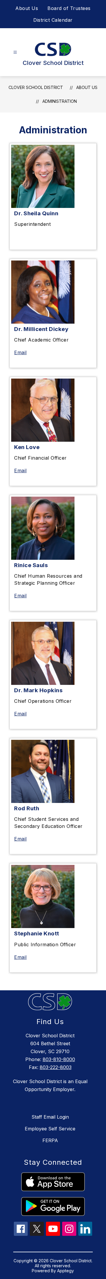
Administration (59, 101)
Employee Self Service (50, 1129)
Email (20, 352)
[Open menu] (15, 52)
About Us (26, 8)
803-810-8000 (59, 1059)
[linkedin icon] (85, 1234)
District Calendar (53, 20)
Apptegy (65, 1270)
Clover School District (36, 87)
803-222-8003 (56, 1067)
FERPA (50, 1140)
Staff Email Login (50, 1117)
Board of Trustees (69, 8)
